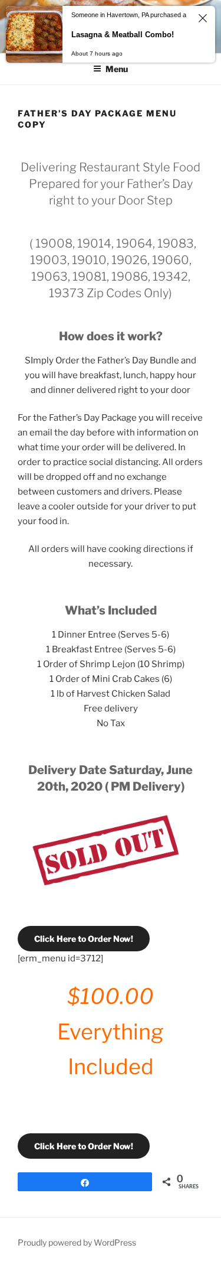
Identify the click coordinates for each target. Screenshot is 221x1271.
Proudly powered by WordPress (77, 1242)
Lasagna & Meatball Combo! (122, 34)
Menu (116, 69)
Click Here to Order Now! (83, 939)
